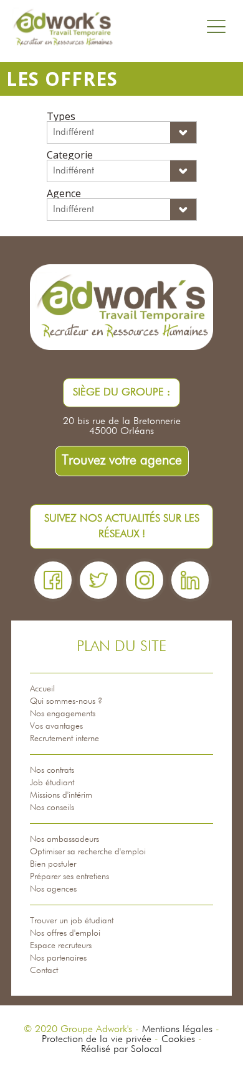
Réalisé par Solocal (121, 1049)
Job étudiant (52, 782)
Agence (64, 193)
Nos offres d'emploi (65, 933)
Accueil (42, 689)
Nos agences (53, 889)
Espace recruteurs (61, 945)
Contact (44, 970)
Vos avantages (56, 726)
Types (61, 116)
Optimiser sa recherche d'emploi (88, 851)
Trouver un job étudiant (71, 920)
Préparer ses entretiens (69, 876)
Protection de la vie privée (96, 1040)
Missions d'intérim (61, 795)
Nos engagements (62, 713)
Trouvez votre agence (122, 461)
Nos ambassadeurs (64, 839)
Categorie (70, 155)
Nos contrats (52, 770)
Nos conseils (52, 807)
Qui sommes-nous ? (66, 701)
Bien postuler (53, 864)
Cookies (178, 1040)
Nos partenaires (58, 958)
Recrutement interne (64, 738)
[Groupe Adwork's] (62, 28)
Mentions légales (177, 1030)
